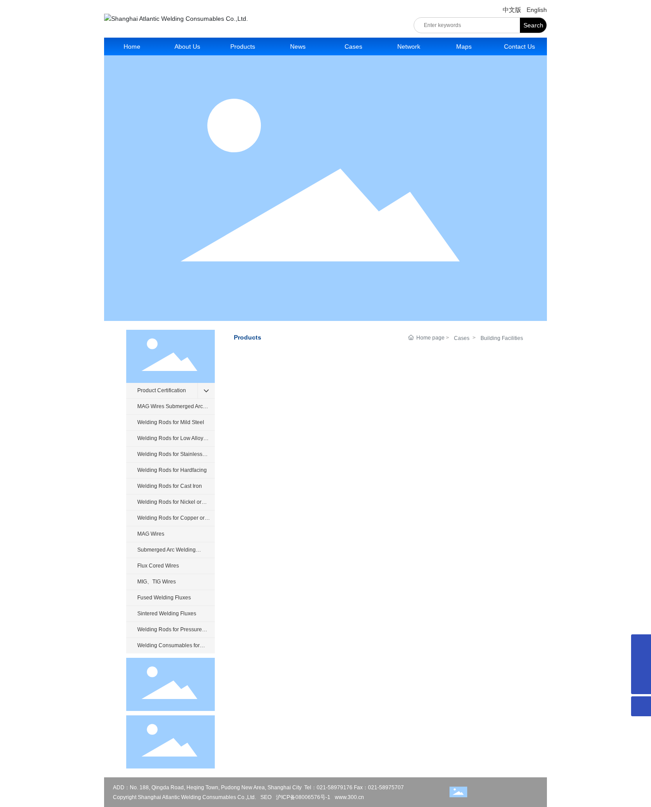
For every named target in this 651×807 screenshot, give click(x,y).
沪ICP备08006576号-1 (303, 797)
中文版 (512, 9)
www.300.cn (349, 797)
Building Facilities (501, 338)
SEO (265, 797)
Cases (461, 338)
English (537, 9)
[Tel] (641, 664)
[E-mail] (641, 644)
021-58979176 (335, 787)
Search (533, 25)
